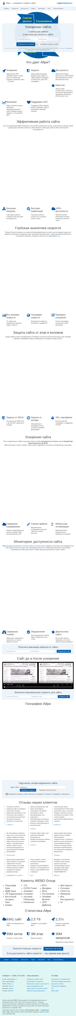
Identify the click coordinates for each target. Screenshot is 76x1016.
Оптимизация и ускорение (35, 981)
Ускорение (15, 8)
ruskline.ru (33, 845)
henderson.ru (57, 824)
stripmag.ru (57, 855)
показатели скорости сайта (40, 441)
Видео (33, 8)
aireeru (11, 988)
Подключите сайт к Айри (53, 948)
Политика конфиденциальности (61, 981)
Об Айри (54, 976)
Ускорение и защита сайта (35, 979)
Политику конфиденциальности (42, 49)
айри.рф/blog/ (10, 981)
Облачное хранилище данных (36, 990)
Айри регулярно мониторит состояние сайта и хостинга (21, 546)
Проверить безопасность (47, 790)
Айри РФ (10, 990)
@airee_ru (10, 984)
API (52, 988)
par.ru (31, 875)
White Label (54, 990)
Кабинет (58, 8)
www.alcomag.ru (10, 855)
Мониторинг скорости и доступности (38, 984)
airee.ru (11, 986)
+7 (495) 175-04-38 (17, 976)
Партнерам (41, 8)
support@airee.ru (64, 3)
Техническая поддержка (58, 986)
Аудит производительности (35, 986)
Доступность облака (57, 984)
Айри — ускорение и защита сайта (20, 3)
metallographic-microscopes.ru (14, 875)
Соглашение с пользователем (60, 979)
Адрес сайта (14, 787)
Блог (49, 8)
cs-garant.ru (9, 824)
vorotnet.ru (33, 828)
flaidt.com (56, 875)
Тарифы (6, 8)
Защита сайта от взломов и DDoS (37, 988)
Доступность (24, 8)
